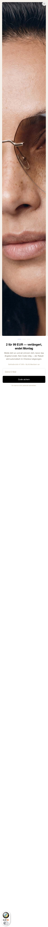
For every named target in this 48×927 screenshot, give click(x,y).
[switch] (5, 923)
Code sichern (24, 379)
